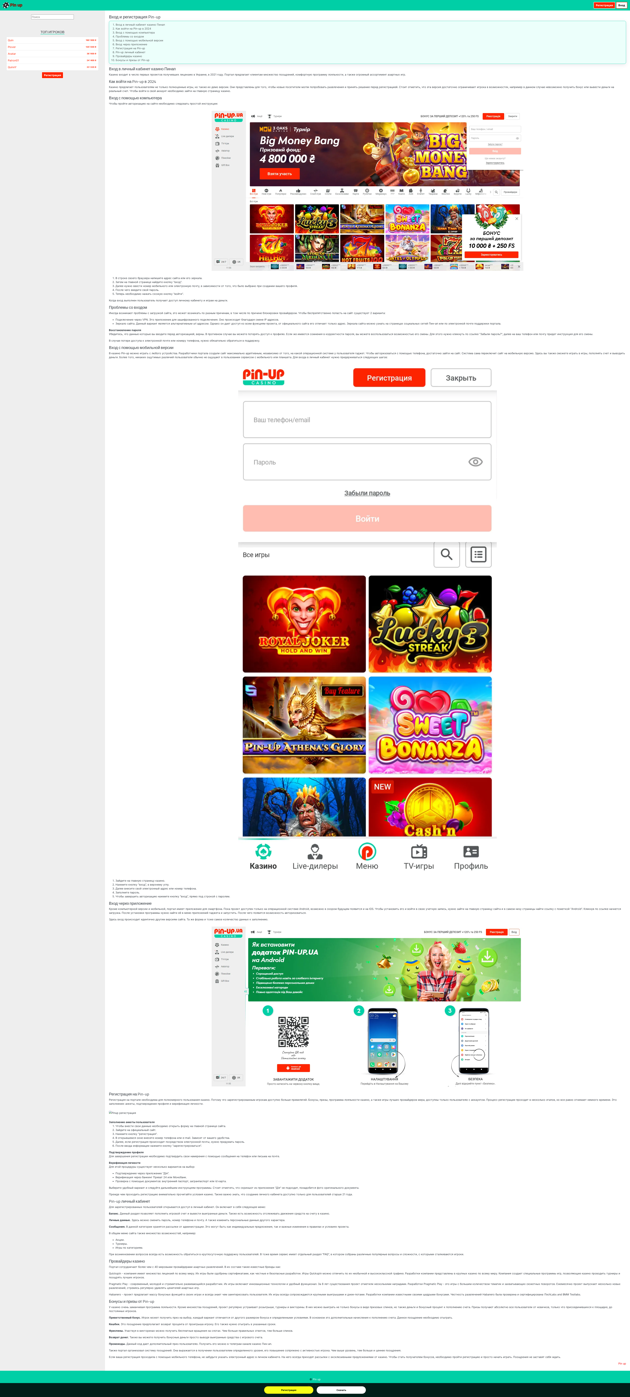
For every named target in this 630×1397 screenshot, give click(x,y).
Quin (10, 40)
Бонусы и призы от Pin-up (132, 60)
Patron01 (13, 60)
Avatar (12, 53)
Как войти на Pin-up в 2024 (133, 28)
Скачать (341, 1390)
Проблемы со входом (130, 36)
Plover (12, 47)
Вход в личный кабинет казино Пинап (140, 24)
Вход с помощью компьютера (135, 32)
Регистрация (288, 1390)
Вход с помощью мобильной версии (139, 40)
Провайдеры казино (129, 56)
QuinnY (12, 67)
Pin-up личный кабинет (131, 52)
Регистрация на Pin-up (130, 48)
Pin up (15, 5)
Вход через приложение (131, 44)
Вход (621, 5)
